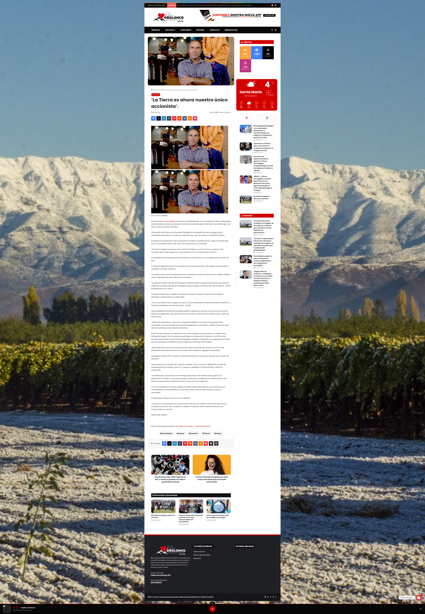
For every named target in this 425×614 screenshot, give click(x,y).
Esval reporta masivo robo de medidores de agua (218, 516)
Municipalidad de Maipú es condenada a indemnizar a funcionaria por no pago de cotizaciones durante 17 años (264, 132)
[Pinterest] (174, 118)
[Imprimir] (216, 443)
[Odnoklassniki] (190, 118)
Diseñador (197, 558)
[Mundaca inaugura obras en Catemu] (163, 506)
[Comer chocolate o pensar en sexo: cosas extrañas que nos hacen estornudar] (212, 465)
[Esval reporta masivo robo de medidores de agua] (219, 506)
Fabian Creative (207, 597)
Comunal (161, 90)
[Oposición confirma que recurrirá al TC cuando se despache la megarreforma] (246, 146)
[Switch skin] (272, 30)
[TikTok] (273, 597)
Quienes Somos (199, 552)
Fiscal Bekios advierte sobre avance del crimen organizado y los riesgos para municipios (263, 261)
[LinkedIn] (164, 118)
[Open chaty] (419, 598)
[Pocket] (195, 118)
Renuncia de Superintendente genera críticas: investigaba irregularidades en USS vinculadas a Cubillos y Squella (263, 163)
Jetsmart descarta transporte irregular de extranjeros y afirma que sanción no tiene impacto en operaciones (264, 227)
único (218, 433)
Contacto (214, 30)
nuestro (194, 433)
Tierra (207, 433)
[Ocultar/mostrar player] (212, 603)
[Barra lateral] (275, 5)
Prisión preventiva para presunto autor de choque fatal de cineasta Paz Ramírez (211, 5)
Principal (155, 30)
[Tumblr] (169, 118)
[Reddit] (179, 118)
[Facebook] (153, 118)
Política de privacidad (201, 555)
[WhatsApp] (276, 597)
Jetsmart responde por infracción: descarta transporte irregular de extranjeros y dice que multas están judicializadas (264, 244)
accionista (167, 433)
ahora (181, 433)
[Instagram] (270, 597)
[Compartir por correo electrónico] (211, 443)
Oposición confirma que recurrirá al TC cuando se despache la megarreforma (263, 147)
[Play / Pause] (212, 609)
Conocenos (185, 30)
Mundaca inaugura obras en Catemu (163, 516)
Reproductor (230, 30)
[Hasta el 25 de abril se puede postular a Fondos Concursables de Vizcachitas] (191, 506)
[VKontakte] (184, 118)
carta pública (170, 221)
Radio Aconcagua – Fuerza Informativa (195, 426)
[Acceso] (272, 5)
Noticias (169, 30)
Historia (199, 30)
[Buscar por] (275, 30)
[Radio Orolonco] (168, 17)
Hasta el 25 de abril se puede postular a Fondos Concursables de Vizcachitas (191, 518)
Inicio (155, 90)
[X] (158, 118)
